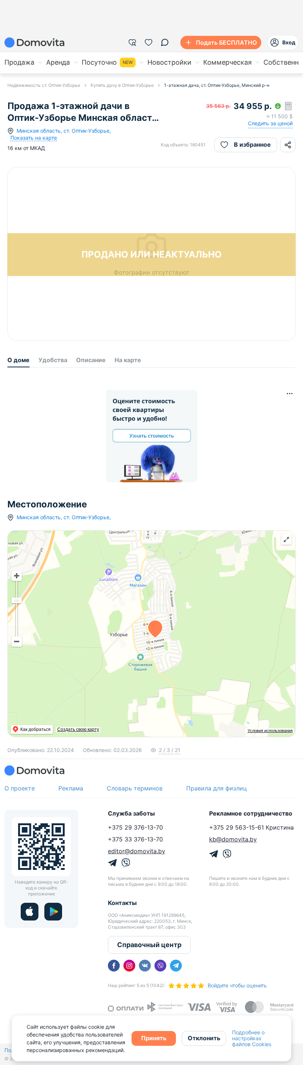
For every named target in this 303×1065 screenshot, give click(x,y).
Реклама (70, 788)
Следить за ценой (270, 123)
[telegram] (176, 966)
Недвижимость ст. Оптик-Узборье (43, 85)
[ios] (29, 912)
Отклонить (204, 1038)
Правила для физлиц (216, 788)
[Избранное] (148, 42)
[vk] (145, 966)
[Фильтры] (132, 42)
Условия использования (270, 730)
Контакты (122, 902)
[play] (53, 912)
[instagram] (129, 966)
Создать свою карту (78, 729)
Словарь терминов (135, 788)
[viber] (160, 966)
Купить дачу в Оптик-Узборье (122, 85)
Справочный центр (149, 945)
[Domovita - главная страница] (34, 42)
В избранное (252, 144)
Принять (153, 1038)
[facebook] (114, 966)
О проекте (19, 788)
